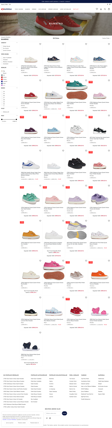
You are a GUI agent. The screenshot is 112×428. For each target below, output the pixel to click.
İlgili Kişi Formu (85, 396)
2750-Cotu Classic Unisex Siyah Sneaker (13, 378)
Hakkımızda (101, 378)
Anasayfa (3, 37)
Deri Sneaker (34, 402)
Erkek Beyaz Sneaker (36, 396)
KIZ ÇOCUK (42, 9)
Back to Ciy (72, 389)
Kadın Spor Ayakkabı (36, 378)
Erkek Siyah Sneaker (36, 391)
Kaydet (64, 413)
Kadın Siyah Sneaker (36, 389)
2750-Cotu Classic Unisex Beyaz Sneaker (13, 381)
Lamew (51, 396)
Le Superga (52, 389)
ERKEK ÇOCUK (53, 9)
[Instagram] (109, 4)
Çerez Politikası (85, 391)
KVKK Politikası (85, 389)
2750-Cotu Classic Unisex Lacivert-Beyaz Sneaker (16, 402)
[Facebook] (107, 4)
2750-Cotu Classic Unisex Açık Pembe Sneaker (15, 389)
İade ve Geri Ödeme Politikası (88, 386)
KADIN (27, 9)
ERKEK (34, 9)
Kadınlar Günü (73, 396)
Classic (51, 394)
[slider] (1, 119)
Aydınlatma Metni (85, 381)
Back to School (73, 386)
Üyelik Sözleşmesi (85, 399)
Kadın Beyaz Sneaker (36, 394)
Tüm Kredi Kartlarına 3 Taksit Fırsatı (56, 1)
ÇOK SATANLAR (65, 9)
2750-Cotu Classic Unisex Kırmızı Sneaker (13, 386)
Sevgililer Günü (73, 394)
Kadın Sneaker (34, 383)
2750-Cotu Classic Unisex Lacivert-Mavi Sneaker (15, 394)
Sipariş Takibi (4, 4)
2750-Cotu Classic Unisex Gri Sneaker (13, 399)
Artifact (51, 386)
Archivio (51, 383)
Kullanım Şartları (85, 383)
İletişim (100, 383)
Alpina (51, 381)
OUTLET (76, 9)
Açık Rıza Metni (85, 378)
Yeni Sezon (72, 378)
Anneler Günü (72, 381)
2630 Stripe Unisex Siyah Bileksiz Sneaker (14, 391)
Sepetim (100, 391)
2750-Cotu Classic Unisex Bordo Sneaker (13, 396)
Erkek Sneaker (34, 386)
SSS (10, 4)
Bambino (51, 378)
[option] (56, 1)
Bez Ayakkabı (34, 399)
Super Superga (53, 391)
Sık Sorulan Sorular (103, 386)
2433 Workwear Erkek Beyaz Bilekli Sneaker (14, 404)
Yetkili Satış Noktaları (103, 381)
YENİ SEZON (19, 9)
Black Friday (72, 391)
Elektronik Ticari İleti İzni (87, 394)
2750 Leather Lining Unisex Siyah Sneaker (14, 407)
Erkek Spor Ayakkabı (36, 381)
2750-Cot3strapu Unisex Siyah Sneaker (13, 383)
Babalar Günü (72, 383)
